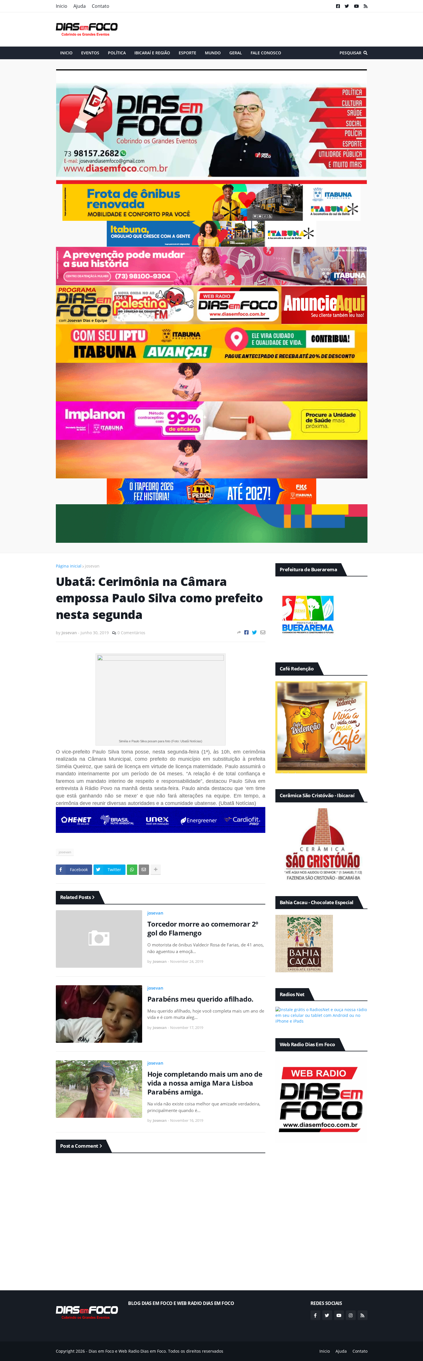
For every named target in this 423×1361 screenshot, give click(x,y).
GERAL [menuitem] (235, 52)
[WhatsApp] (132, 869)
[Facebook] (246, 632)
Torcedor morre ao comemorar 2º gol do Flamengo (202, 928)
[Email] (262, 632)
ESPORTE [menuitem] (187, 52)
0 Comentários (131, 632)
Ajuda (79, 6)
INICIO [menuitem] (66, 52)
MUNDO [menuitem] (213, 52)
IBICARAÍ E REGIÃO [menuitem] (152, 52)
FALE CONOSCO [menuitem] (266, 52)
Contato (100, 6)
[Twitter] (254, 632)
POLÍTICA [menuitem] (117, 52)
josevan (92, 566)
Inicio (61, 6)
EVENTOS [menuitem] (90, 52)
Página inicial (68, 566)
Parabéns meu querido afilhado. (200, 998)
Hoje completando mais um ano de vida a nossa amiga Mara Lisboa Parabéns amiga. (204, 1083)
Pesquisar (350, 52)
